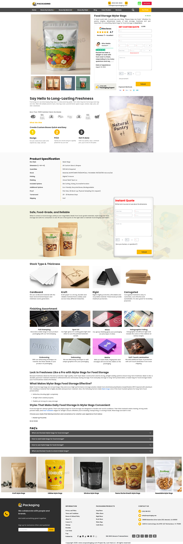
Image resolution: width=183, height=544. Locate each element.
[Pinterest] (91, 536)
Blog (95, 10)
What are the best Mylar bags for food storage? (50, 433)
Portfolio (145, 10)
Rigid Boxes (99, 516)
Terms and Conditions (72, 513)
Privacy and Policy (71, 510)
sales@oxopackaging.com (118, 5)
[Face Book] (78, 536)
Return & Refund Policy (73, 516)
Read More (138, 23)
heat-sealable (48, 410)
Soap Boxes (99, 510)
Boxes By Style (82, 10)
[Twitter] (80, 536)
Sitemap (68, 525)
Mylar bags (106, 389)
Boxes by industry (47, 10)
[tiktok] (85, 536)
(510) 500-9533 (117, 3)
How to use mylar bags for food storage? (48, 445)
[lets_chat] (105, 86)
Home (34, 10)
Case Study (69, 530)
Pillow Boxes (99, 513)
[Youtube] (88, 536)
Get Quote (147, 3)
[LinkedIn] (83, 536)
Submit (143, 84)
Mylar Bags (99, 522)
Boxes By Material (65, 10)
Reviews (119, 10)
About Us (68, 519)
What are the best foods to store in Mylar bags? (50, 451)
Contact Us (69, 522)
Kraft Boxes (99, 519)
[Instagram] (94, 536)
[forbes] (96, 536)
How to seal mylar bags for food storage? (48, 439)
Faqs (67, 533)
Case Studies (106, 10)
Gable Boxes (99, 525)
